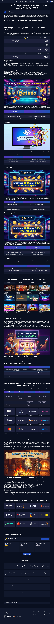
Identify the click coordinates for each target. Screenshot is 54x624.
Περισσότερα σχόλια (27, 554)
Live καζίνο (20, 282)
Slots (44, 282)
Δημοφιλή (8, 282)
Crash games (32, 282)
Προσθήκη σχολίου (45, 538)
